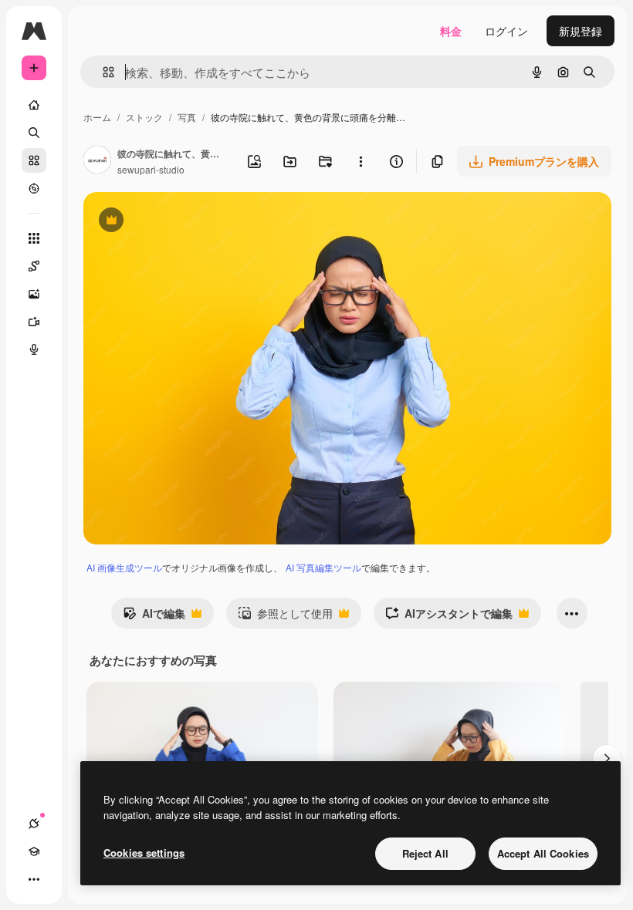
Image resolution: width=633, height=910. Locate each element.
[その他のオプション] (360, 161)
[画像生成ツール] (34, 293)
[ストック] (34, 160)
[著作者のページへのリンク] (97, 161)
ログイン (506, 31)
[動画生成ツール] (34, 321)
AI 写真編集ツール (323, 567)
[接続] (34, 823)
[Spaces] (34, 266)
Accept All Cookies (543, 853)
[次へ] (607, 759)
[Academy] (34, 851)
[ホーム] (34, 105)
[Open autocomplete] (102, 72)
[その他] (34, 879)
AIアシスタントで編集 (449, 617)
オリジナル (189, 222)
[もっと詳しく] (34, 188)
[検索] (34, 132)
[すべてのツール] (34, 238)
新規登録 (580, 31)
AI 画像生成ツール (124, 567)
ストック (144, 116)
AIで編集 (154, 617)
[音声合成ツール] (34, 349)
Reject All (425, 853)
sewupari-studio (150, 169)
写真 (187, 116)
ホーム (97, 116)
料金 (451, 31)
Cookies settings (143, 852)
